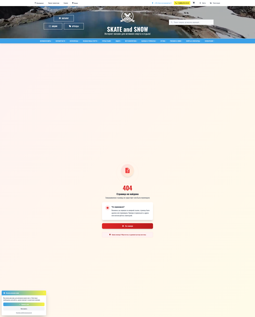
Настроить (24, 309)
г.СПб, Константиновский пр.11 (163, 3)
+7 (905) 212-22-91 (183, 3)
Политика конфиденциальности (24, 313)
